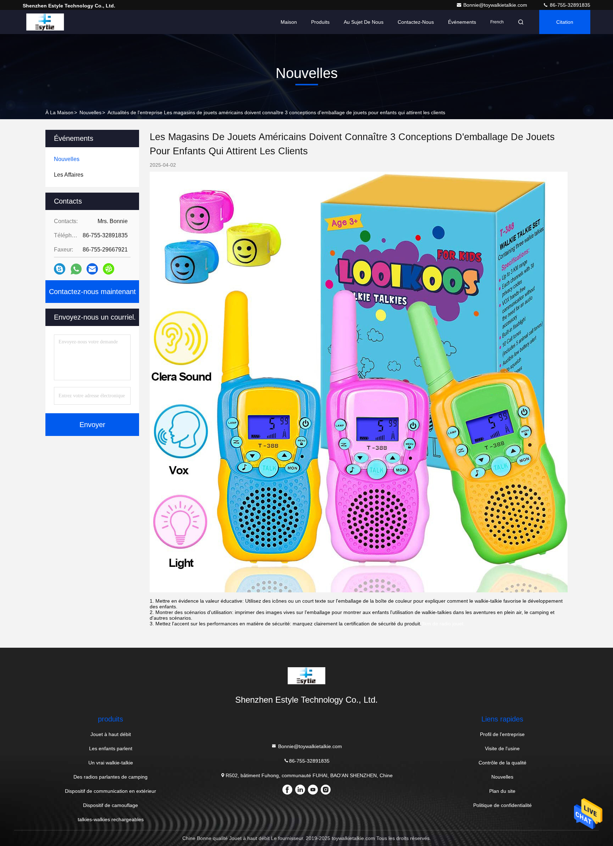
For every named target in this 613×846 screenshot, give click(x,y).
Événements (462, 22)
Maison (289, 22)
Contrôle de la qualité (502, 762)
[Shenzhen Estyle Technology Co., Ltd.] (45, 22)
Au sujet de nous (363, 22)
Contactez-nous (416, 22)
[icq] (108, 268)
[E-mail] (92, 268)
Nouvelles (90, 112)
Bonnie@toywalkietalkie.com (496, 5)
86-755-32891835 (569, 5)
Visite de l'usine (502, 748)
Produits (320, 22)
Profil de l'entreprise (502, 734)
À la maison (59, 112)
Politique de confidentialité (502, 805)
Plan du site (502, 791)
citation (564, 22)
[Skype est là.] (59, 268)
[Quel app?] (76, 269)
